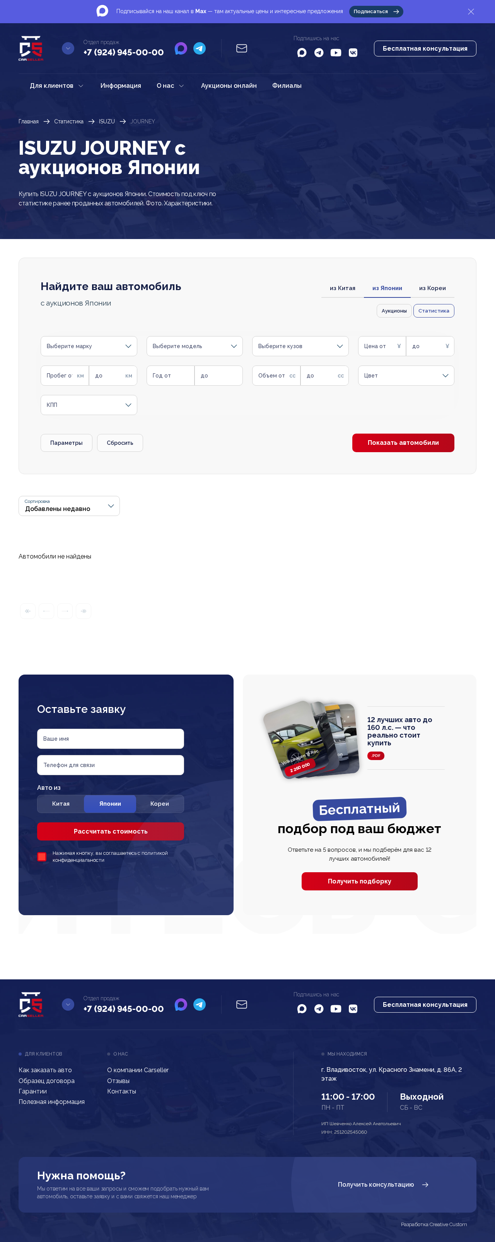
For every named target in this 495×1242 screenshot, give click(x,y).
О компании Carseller (138, 1070)
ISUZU (107, 121)
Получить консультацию (376, 1184)
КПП (52, 405)
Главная (29, 121)
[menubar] (166, 86)
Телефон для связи (69, 765)
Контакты (121, 1091)
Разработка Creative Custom (434, 1224)
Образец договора (47, 1081)
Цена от (375, 346)
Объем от (271, 375)
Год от (162, 375)
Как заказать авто (45, 1070)
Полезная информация (52, 1101)
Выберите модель (177, 346)
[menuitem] (57, 86)
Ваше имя (56, 739)
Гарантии (33, 1091)
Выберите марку (69, 346)
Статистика (69, 121)
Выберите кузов (280, 346)
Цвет (371, 375)
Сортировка (37, 501)
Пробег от (61, 375)
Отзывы (118, 1081)
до (416, 346)
